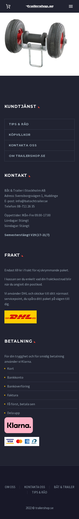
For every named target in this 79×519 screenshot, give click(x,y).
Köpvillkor (20, 135)
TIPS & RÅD (39, 492)
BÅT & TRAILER (64, 487)
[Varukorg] (8, 6)
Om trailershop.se (27, 156)
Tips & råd (19, 124)
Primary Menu (71, 6)
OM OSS (10, 487)
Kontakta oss (23, 145)
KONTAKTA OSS (34, 487)
